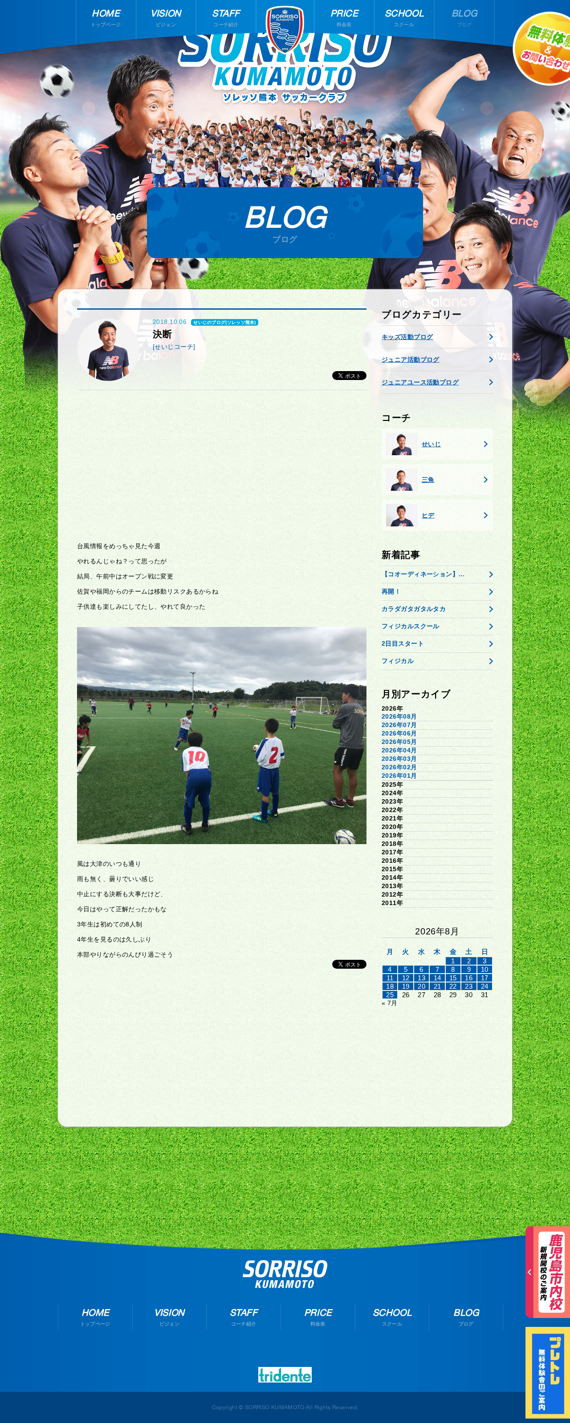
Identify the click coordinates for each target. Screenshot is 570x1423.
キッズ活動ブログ (407, 336)
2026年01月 (399, 775)
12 (406, 978)
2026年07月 (399, 724)
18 (390, 986)
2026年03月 (399, 758)
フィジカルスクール (411, 626)
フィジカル (398, 660)
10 (485, 969)
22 (453, 986)
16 (468, 978)
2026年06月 (399, 733)
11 (390, 978)
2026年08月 (399, 716)
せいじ (431, 444)
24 (485, 986)
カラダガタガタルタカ (414, 608)
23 (468, 986)
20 (421, 986)
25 (390, 995)
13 (421, 978)
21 (437, 986)
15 (453, 978)
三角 (428, 479)
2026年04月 (399, 750)
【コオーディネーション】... (423, 574)
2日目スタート (403, 643)
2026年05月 (399, 741)
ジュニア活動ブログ (411, 359)
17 (485, 978)
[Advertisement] (221, 466)
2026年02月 (399, 767)
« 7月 (390, 1003)
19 (406, 986)
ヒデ (428, 515)
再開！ (391, 591)
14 (437, 978)
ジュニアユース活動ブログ (420, 382)
